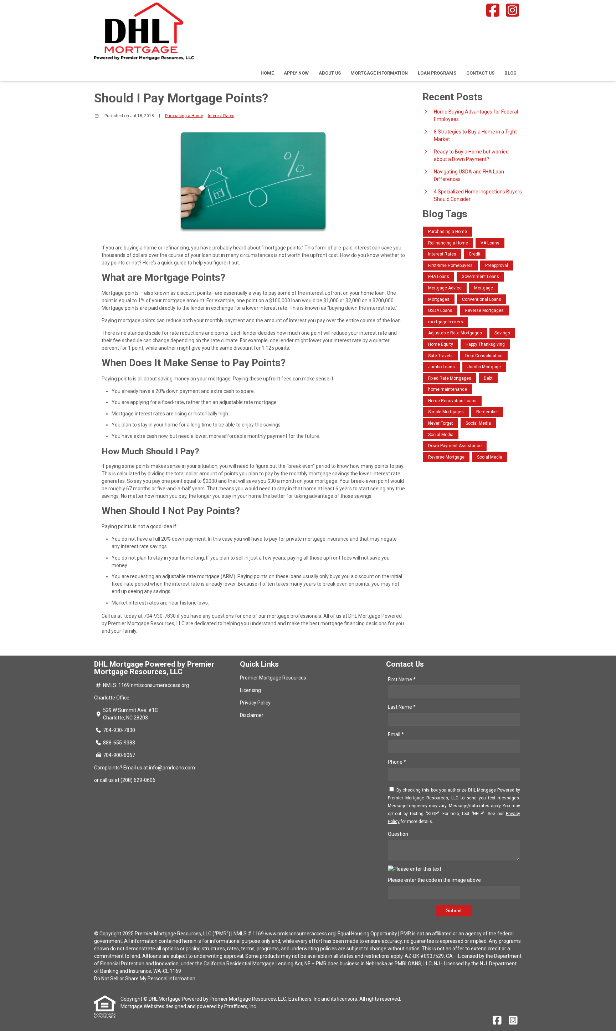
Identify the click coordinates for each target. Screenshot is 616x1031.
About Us (330, 73)
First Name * (402, 679)
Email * (396, 734)
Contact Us (480, 73)
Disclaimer (251, 715)
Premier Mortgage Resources (273, 678)
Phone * (397, 762)
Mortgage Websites (142, 1006)
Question (398, 834)
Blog (510, 73)
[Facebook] (492, 10)
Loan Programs (437, 73)
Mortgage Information (379, 73)
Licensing (250, 690)
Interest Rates (221, 115)
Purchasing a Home (184, 115)
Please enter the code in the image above (434, 880)
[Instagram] (512, 10)
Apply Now (296, 73)
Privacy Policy (255, 703)
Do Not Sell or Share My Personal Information (144, 978)
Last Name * (402, 707)
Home (267, 73)
